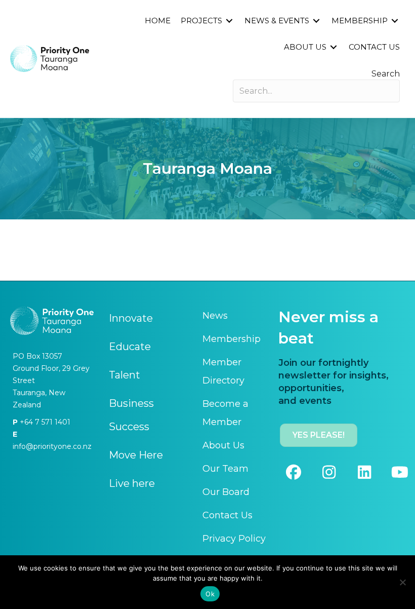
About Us (223, 445)
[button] (293, 472)
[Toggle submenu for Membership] (395, 20)
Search (385, 74)
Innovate (131, 318)
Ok (210, 594)
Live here (132, 483)
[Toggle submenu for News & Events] (316, 20)
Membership (231, 339)
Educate (130, 346)
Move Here (136, 455)
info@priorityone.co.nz (52, 446)
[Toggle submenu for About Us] (333, 47)
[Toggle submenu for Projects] (229, 20)
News (215, 315)
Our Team (225, 468)
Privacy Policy (234, 538)
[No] (402, 582)
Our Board (226, 492)
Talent (124, 375)
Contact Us (227, 515)
